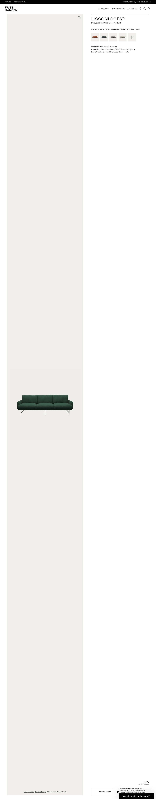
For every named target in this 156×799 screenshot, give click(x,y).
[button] (136, 796)
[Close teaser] (118, 792)
